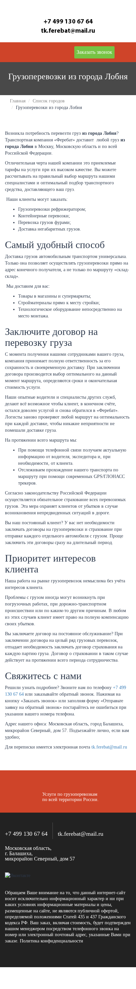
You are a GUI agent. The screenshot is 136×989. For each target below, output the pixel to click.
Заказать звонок (94, 52)
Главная (17, 100)
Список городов (49, 100)
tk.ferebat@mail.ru (109, 747)
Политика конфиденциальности (51, 940)
